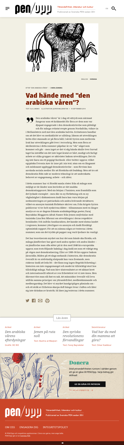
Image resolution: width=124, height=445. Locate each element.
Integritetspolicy (55, 427)
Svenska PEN (25, 436)
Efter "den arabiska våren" (37, 88)
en (107, 8)
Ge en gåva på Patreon (87, 384)
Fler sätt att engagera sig (79, 390)
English (84, 79)
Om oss (10, 427)
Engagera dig (29, 427)
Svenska (93, 79)
